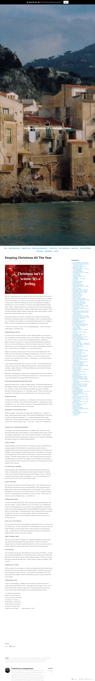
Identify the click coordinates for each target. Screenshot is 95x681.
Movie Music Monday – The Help (80, 385)
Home (5, 248)
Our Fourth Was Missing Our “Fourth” (81, 315)
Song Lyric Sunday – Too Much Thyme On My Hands (81, 382)
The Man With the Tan (78, 389)
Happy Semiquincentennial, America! (81, 311)
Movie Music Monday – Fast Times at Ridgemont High (81, 369)
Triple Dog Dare (41, 661)
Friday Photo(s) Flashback (78, 285)
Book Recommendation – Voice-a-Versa (81, 391)
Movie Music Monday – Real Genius (80, 262)
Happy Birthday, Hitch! (78, 390)
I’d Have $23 (75, 348)
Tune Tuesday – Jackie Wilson (79, 266)
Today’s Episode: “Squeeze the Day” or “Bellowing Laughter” (81, 264)
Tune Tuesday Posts (64, 248)
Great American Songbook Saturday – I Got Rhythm (81, 409)
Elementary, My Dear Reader (79, 353)
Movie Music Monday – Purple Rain (80, 355)
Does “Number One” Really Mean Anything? (79, 326)
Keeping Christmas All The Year (29, 661)
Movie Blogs (40, 251)
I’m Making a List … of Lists (79, 323)
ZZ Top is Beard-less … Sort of (79, 403)
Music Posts (74, 248)
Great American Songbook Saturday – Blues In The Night (81, 351)
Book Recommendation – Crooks (80, 376)
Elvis (45, 659)
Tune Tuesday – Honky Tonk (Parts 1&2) (79, 279)
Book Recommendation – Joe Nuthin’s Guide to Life (81, 286)
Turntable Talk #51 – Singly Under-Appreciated (80, 394)
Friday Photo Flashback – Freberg (80, 377)
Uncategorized (18, 260)
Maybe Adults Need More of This (80, 337)
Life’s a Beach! (76, 319)
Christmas (30, 658)
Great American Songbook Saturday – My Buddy (81, 379)
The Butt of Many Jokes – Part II (80, 292)
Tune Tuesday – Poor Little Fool (79, 374)
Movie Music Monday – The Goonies (81, 289)
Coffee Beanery (30, 659)
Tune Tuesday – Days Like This (79, 386)
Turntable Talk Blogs (85, 248)
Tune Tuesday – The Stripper (79, 318)
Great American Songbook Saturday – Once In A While (81, 340)
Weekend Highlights (77, 335)
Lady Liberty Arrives (77, 282)
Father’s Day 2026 (77, 293)
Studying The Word (77, 296)
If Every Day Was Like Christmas (13, 661)
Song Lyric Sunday (77, 275)
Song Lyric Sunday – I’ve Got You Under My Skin (80, 413)
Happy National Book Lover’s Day (80, 384)
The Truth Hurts (76, 387)
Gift (66, 2)
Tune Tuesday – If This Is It (78, 301)
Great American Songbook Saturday (80, 324)
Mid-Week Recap (76, 375)
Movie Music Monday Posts (39, 248)
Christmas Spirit (9, 659)
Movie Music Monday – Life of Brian (81, 401)
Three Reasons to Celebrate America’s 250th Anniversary (81, 312)
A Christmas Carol (14, 658)
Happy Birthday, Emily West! (79, 320)
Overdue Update (76, 406)
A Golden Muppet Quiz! (78, 346)
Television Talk (53, 248)
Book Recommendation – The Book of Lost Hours (81, 309)
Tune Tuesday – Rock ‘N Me (79, 334)
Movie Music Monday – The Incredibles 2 (79, 276)
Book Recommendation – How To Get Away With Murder (81, 269)
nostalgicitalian (9, 260)
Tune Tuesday (76, 402)
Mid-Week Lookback (77, 267)
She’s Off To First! (77, 283)
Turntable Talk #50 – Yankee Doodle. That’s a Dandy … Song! (80, 306)
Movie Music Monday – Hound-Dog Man (79, 332)
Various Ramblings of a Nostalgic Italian (47, 128)
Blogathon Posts (26, 248)
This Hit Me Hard (77, 411)
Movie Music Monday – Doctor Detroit (81, 343)
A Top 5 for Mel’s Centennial (79, 298)
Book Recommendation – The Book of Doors (80, 330)
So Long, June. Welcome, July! (79, 302)
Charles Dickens (24, 658)
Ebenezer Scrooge (39, 659)
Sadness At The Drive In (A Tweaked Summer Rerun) (81, 399)
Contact (56, 251)
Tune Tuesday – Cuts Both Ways (80, 356)
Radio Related (48, 251)
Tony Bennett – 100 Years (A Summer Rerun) (79, 372)
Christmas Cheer (38, 658)
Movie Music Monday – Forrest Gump (81, 317)
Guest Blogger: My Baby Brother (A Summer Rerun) (80, 359)
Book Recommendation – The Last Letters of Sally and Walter (80, 362)
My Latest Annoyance (77, 366)
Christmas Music (47, 658)
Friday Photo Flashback (78, 271)
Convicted (75, 415)
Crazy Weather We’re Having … (80, 303)
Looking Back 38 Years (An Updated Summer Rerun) (80, 273)
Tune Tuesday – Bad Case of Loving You (81, 344)
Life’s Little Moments (77, 345)
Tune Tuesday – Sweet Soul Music (80, 291)
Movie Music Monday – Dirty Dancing (81, 299)
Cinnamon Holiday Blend (20, 659)
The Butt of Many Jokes (78, 281)
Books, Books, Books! (14, 248)
